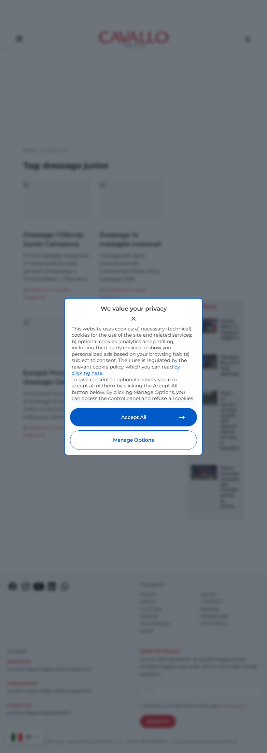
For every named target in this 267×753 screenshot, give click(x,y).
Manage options (133, 440)
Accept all (133, 417)
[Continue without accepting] (133, 318)
